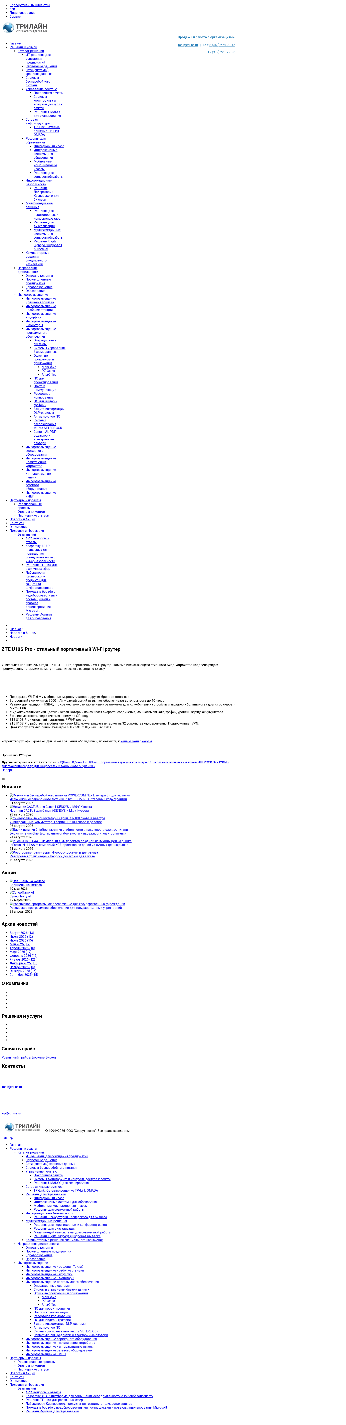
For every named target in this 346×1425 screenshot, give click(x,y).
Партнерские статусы (26, 1000)
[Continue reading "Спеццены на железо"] (27, 881)
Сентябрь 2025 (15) (24, 975)
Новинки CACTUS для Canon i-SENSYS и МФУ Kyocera (49, 810)
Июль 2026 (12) (21, 937)
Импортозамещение (25, 1036)
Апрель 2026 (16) (22, 948)
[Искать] (3, 779)
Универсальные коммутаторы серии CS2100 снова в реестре (56, 822)
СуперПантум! (20, 896)
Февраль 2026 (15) (23, 956)
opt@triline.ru (11, 1113)
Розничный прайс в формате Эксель (29, 1057)
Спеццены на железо (26, 885)
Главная (15, 629)
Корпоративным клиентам (30, 5)
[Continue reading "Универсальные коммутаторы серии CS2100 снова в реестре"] (57, 818)
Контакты (17, 1003)
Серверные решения (25, 1025)
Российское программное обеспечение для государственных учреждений (66, 908)
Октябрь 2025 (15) (23, 971)
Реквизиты (18, 1007)
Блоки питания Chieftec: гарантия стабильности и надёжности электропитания (68, 833)
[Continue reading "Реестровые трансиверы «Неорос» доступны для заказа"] (54, 852)
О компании (18, 992)
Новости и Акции (22, 633)
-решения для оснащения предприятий (43, 1028)
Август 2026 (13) (22, 933)
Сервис (15, 16)
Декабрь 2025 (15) (23, 963)
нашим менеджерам (136, 741)
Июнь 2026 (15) (21, 940)
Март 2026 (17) (20, 952)
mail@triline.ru (188, 45)
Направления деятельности (30, 996)
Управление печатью (25, 1032)
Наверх (7, 770)
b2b (12, 9)
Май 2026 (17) (20, 944)
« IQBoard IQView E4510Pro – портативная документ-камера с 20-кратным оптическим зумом (127, 762)
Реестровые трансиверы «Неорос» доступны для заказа (52, 856)
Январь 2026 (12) (22, 959)
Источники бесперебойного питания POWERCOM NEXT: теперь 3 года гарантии (68, 799)
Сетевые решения (23, 1040)
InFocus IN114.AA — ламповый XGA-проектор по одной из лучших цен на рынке (69, 845)
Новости (16, 637)
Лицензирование (22, 13)
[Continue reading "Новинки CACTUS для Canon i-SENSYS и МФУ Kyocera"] (51, 807)
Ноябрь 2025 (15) (22, 967)
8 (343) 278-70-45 (222, 45)
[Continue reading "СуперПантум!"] (22, 892)
